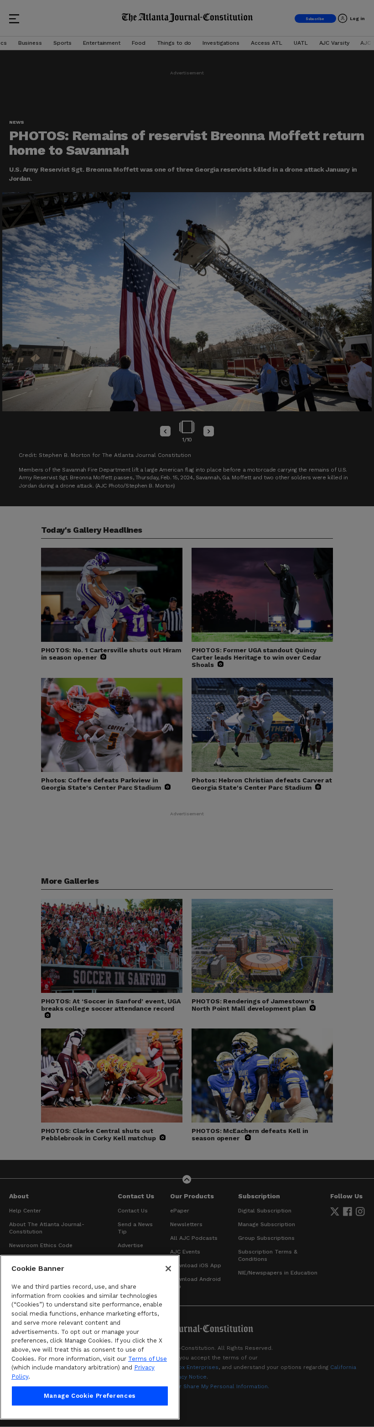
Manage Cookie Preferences (90, 1395)
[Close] (168, 1269)
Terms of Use (147, 1358)
